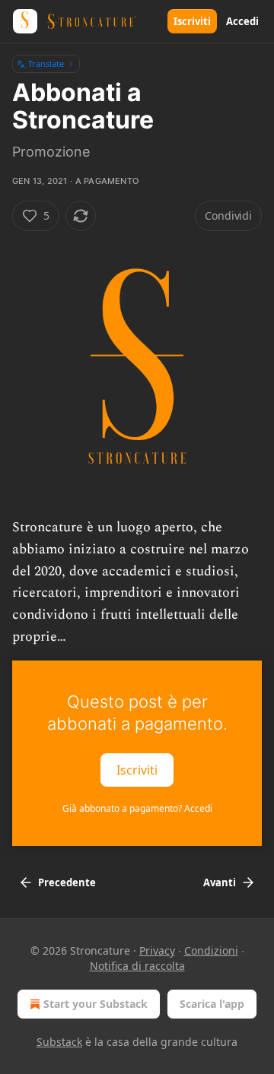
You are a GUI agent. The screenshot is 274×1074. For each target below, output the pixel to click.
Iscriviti (192, 21)
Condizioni (211, 950)
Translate (46, 63)
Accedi (242, 21)
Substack (59, 1041)
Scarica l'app (212, 1003)
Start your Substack (95, 1003)
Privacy (157, 950)
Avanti (219, 882)
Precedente (67, 882)
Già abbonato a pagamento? (137, 808)
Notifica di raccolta (137, 965)
